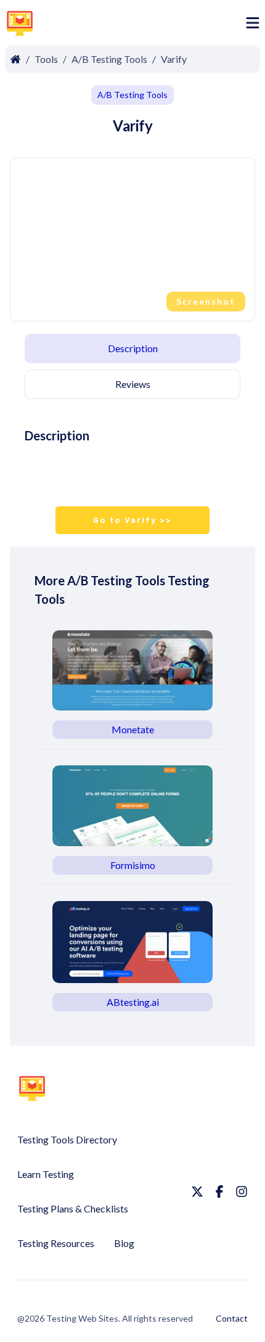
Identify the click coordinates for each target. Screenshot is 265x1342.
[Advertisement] (142, 25)
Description (133, 348)
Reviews (132, 384)
